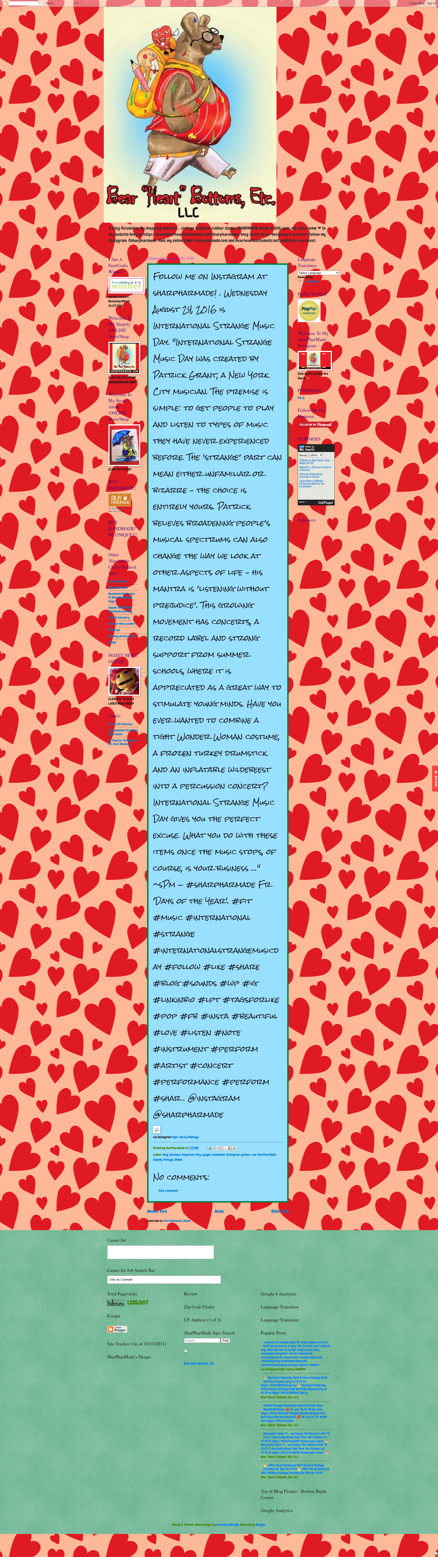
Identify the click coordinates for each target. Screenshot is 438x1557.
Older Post (280, 1211)
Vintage (168, 1160)
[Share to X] (225, 1148)
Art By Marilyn (117, 581)
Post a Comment (168, 1191)
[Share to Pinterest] (234, 1148)
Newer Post (157, 1211)
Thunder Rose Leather (122, 624)
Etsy (198, 1155)
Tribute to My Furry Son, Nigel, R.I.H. (314, 462)
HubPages (325, 503)
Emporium (188, 1155)
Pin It (301, 398)
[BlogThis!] (221, 1148)
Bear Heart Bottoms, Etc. (199, 1363)
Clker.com (116, 511)
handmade (218, 1155)
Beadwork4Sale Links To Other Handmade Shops (121, 597)
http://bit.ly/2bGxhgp (185, 1137)
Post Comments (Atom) (177, 1221)
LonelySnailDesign (227, 1525)
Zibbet (178, 1160)
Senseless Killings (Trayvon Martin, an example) (311, 484)
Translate (313, 281)
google (206, 1155)
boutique (174, 1155)
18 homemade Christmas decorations (123, 732)
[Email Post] (209, 1148)
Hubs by (310, 448)
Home (219, 1211)
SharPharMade (266, 1155)
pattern (246, 1155)
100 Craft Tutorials (120, 724)
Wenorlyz (114, 630)
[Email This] (217, 1148)
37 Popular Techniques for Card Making (122, 742)
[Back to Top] (436, 1554)
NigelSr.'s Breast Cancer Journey (315, 468)
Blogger (261, 1525)
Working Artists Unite (121, 636)
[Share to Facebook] (230, 1148)
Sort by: (303, 455)
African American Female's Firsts (310, 475)
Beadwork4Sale (118, 588)
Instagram (233, 1155)
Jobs (112, 1279)
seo (254, 1155)
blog (165, 1155)
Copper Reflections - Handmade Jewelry (121, 609)
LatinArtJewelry (119, 617)
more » (302, 502)
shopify (157, 1160)
